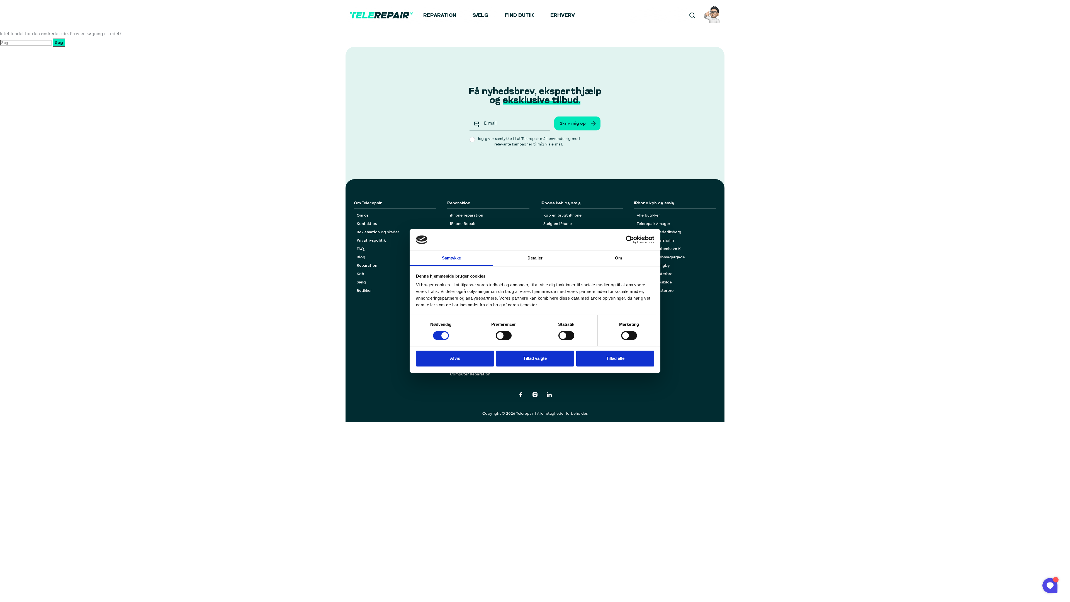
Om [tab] (618, 258)
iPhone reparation (466, 215)
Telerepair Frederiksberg (659, 232)
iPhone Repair (463, 224)
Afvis (455, 358)
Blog (361, 257)
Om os (362, 215)
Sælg (480, 15)
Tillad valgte (535, 358)
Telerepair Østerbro (655, 274)
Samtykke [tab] (451, 258)
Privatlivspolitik (371, 240)
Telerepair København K (659, 249)
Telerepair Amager (653, 224)
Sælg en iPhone (557, 224)
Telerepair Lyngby (653, 266)
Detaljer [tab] (535, 258)
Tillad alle (615, 358)
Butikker (364, 291)
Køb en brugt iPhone (562, 215)
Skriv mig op (573, 123)
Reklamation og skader (378, 232)
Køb (360, 274)
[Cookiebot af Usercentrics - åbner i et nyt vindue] (629, 240)
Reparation (439, 15)
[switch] (504, 335)
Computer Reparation (470, 374)
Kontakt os (367, 224)
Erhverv (562, 15)
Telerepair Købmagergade (661, 257)
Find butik (519, 15)
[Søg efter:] (26, 43)
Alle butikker (648, 215)
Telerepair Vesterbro (655, 291)
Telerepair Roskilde (654, 282)
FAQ (360, 249)
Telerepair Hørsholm (655, 240)
